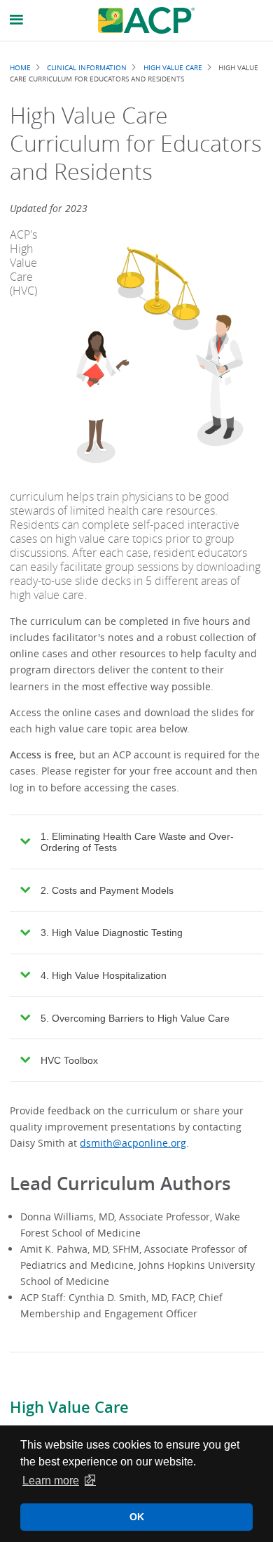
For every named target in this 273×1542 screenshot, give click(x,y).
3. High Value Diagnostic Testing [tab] (112, 932)
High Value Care (69, 1407)
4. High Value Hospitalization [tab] (104, 975)
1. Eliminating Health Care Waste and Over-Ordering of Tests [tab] (137, 842)
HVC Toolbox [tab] (69, 1060)
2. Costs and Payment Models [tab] (107, 890)
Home (20, 67)
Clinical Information (87, 67)
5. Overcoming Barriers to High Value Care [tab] (135, 1018)
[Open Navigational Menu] (17, 20)
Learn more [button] (50, 1481)
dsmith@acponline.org (133, 1142)
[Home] (146, 20)
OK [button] (137, 1516)
